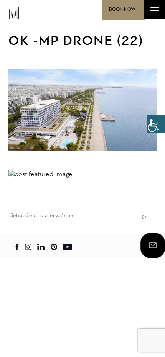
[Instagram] (28, 247)
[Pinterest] (54, 247)
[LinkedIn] (41, 247)
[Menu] (154, 9)
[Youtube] (67, 247)
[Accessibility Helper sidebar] (156, 124)
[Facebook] (17, 247)
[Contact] (152, 245)
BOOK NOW (122, 9)
